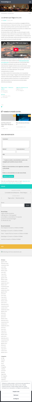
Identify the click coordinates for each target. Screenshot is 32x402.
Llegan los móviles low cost (22, 87)
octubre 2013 (4, 341)
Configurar (16, 398)
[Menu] (30, 2)
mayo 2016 (3, 297)
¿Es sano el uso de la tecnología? (8, 218)
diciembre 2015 (4, 304)
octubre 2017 (4, 281)
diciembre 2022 (4, 263)
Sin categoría (4, 376)
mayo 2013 (3, 349)
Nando (4, 20)
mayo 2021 (3, 274)
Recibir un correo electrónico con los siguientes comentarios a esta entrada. (16, 167)
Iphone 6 (3, 94)
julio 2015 (3, 313)
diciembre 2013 (4, 338)
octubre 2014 (4, 324)
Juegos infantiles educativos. (7, 213)
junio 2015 (3, 315)
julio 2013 (3, 345)
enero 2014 (3, 336)
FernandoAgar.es (6, 2)
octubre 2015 (4, 308)
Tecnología (11, 13)
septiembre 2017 (5, 283)
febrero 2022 (4, 270)
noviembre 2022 (5, 265)
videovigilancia (4, 381)
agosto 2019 (4, 277)
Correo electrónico (21, 149)
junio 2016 (3, 295)
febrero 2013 (4, 352)
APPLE (2, 361)
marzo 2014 (4, 333)
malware (3, 369)
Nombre (5, 149)
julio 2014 (3, 327)
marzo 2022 (4, 269)
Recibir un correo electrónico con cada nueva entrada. (14, 172)
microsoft (3, 370)
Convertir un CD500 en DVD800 (16, 227)
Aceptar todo (16, 391)
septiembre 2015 (5, 309)
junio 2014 (3, 329)
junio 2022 (3, 267)
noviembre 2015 (5, 306)
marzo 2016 (4, 299)
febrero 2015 (4, 318)
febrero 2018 (4, 279)
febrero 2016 (4, 301)
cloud (2, 363)
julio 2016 (3, 293)
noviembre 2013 (5, 340)
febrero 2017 (4, 285)
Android (3, 360)
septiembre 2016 (5, 290)
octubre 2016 (4, 288)
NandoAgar (3, 230)
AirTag (2, 358)
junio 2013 (3, 347)
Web (4, 154)
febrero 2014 (4, 334)
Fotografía (4, 13)
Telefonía (3, 379)
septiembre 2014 (5, 325)
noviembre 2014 (5, 322)
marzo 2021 (4, 276)
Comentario (5, 139)
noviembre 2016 (5, 286)
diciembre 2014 (4, 320)
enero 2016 (3, 302)
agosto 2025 (4, 261)
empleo (3, 365)
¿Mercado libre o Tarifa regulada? (8, 215)
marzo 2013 (4, 350)
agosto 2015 (4, 311)
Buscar (2, 202)
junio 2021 (3, 272)
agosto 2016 (4, 292)
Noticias (3, 372)
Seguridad (3, 374)
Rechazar (16, 395)
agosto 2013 (4, 343)
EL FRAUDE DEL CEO (6, 220)
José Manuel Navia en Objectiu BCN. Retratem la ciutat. (7, 124)
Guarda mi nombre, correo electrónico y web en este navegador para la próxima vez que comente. (15, 161)
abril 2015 (3, 317)
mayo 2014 (3, 331)
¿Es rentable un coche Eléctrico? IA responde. (11, 217)
